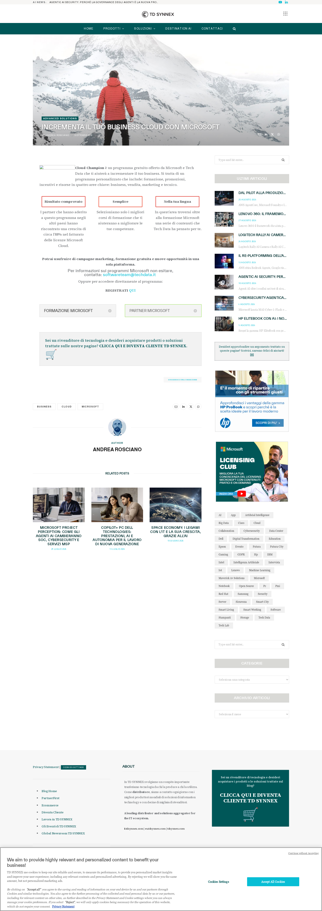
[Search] (233, 28)
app (233, 515)
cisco (241, 523)
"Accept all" (34, 889)
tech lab (224, 625)
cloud (66, 406)
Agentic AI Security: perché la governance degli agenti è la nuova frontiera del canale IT (105, 2)
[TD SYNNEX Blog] (158, 14)
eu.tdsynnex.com (155, 828)
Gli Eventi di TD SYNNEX (59, 826)
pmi (277, 586)
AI (220, 515)
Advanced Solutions (60, 118)
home (88, 28)
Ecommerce (50, 805)
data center (276, 530)
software (276, 609)
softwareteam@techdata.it (130, 274)
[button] (285, 13)
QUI (132, 290)
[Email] (259, 134)
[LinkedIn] (266, 134)
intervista (274, 562)
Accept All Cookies (273, 881)
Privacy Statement (46, 767)
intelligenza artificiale (246, 562)
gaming (223, 554)
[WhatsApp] (278, 134)
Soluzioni (143, 28)
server (222, 601)
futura (257, 546)
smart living (226, 609)
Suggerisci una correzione (182, 379)
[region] (161, 879)
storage (244, 617)
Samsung (243, 594)
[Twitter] (272, 134)
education (275, 538)
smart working (252, 609)
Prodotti (111, 28)
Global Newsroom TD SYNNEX (63, 833)
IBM (269, 554)
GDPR (241, 554)
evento (239, 546)
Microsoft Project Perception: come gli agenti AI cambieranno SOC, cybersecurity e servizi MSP (59, 536)
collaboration (226, 530)
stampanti (225, 617)
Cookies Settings (73, 767)
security (262, 594)
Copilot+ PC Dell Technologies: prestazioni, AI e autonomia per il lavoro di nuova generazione (117, 536)
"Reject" (70, 902)
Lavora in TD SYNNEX (57, 819)
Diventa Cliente (53, 812)
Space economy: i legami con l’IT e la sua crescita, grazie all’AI (175, 532)
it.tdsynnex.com (133, 828)
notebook (224, 586)
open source (246, 586)
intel (221, 562)
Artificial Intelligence (257, 515)
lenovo (235, 570)
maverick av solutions (231, 578)
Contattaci (212, 28)
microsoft (90, 406)
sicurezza (241, 601)
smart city (262, 601)
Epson (222, 546)
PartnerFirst (50, 798)
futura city (276, 546)
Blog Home (49, 791)
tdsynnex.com (176, 828)
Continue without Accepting (303, 853)
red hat (223, 594)
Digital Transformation (246, 538)
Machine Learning (259, 570)
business (44, 406)
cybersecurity (252, 530)
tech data (264, 617)
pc (264, 586)
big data (224, 523)
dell (221, 538)
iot (220, 570)
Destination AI (178, 28)
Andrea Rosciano (57, 135)
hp (256, 554)
